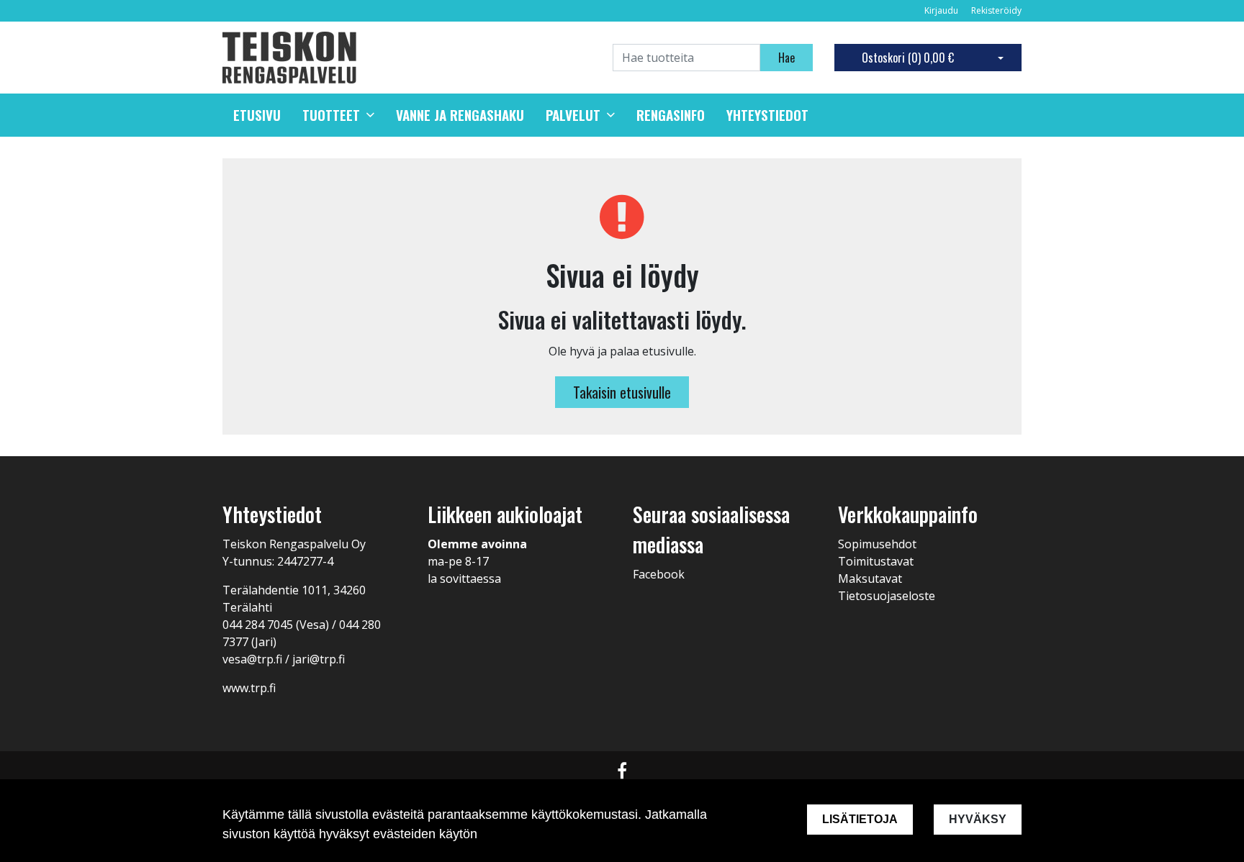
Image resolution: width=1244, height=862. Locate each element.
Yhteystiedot (767, 115)
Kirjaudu (942, 10)
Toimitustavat (876, 561)
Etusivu (257, 115)
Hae (786, 57)
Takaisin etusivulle (622, 392)
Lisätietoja (860, 819)
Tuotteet (331, 115)
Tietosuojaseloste (886, 596)
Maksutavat (870, 578)
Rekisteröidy (996, 10)
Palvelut (573, 115)
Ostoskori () (908, 57)
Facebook (659, 574)
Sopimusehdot (877, 544)
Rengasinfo (670, 115)
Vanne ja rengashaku (460, 115)
